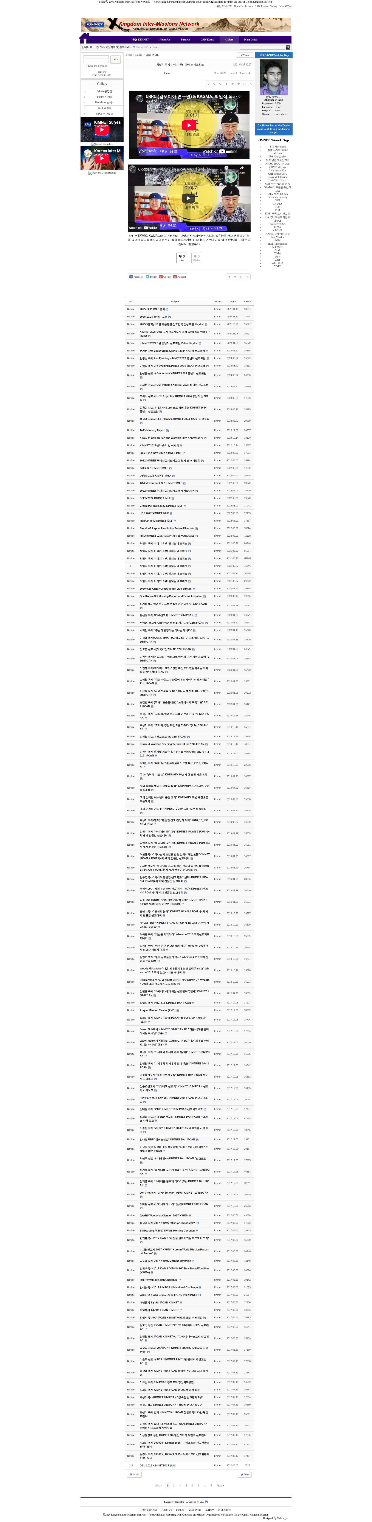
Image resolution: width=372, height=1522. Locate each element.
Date (231, 301)
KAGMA (278, 230)
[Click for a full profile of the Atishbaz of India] (274, 94)
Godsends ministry (277, 197)
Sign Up (102, 71)
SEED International (277, 243)
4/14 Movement (278, 146)
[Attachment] (251, 84)
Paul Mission (277, 237)
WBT (277, 259)
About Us (238, 6)
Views (247, 301)
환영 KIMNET (224, 6)
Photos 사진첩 (105, 96)
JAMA (277, 227)
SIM (277, 250)
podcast (283, 129)
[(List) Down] (232, 84)
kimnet (154, 47)
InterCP (278, 220)
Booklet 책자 (105, 108)
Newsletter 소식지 (105, 102)
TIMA (277, 253)
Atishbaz (269, 100)
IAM (277, 210)
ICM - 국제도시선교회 (277, 213)
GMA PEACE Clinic (277, 194)
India (280, 100)
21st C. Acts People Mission (278, 151)
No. (131, 301)
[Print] (245, 84)
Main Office (285, 6)
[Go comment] (239, 84)
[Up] (226, 84)
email (260, 129)
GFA (277, 190)
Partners (249, 6)
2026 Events (261, 6)
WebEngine (283, 1518)
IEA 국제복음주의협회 (277, 217)
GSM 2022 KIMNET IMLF (155, 1465)
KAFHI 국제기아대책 (277, 233)
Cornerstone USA (277, 173)
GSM (278, 206)
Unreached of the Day (274, 125)
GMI (277, 200)
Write (246, 1474)
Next (220, 1485)
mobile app (270, 129)
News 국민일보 (104, 113)
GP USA (277, 203)
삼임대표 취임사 (195, 1501)
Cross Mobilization (277, 177)
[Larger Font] (214, 84)
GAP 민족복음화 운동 (277, 183)
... (205, 1485)
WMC (277, 266)
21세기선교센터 (277, 156)
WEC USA (277, 263)
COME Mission (277, 167)
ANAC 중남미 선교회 (277, 163)
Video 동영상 (104, 91)
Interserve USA (278, 223)
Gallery (273, 6)
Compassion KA (277, 170)
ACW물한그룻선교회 (277, 160)
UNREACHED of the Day (274, 55)
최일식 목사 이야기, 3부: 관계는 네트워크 (180, 64)
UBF (277, 256)
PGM (278, 240)
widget (273, 132)
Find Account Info (101, 74)
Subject (174, 301)
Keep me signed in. (98, 65)
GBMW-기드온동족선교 (277, 187)
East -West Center (277, 180)
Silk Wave (277, 246)
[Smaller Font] (220, 84)
